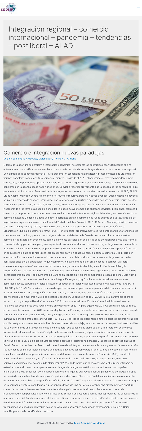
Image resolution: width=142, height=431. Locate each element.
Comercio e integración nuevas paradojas (53, 152)
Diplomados (45, 158)
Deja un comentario (14, 158)
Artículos (32, 158)
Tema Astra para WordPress (89, 423)
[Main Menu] (138, 8)
